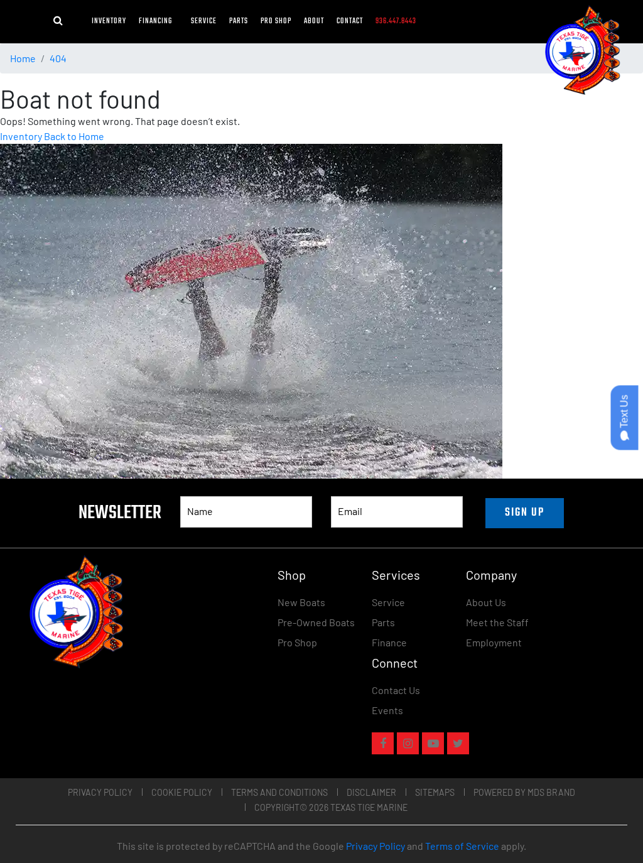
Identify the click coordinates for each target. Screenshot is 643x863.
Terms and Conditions (279, 792)
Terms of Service (462, 846)
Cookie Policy (181, 792)
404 (58, 58)
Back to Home (74, 136)
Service (204, 21)
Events (387, 710)
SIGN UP (524, 513)
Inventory (109, 21)
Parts (238, 21)
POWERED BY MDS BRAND (524, 792)
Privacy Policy (100, 792)
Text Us (624, 413)
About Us (486, 602)
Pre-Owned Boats (316, 622)
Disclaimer (371, 792)
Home (23, 58)
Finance (389, 642)
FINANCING (158, 21)
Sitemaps (435, 792)
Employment (494, 642)
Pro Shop (276, 21)
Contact (350, 21)
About (314, 21)
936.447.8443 (396, 21)
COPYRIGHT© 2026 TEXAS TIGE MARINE (331, 807)
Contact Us (396, 690)
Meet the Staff (497, 622)
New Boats (301, 602)
